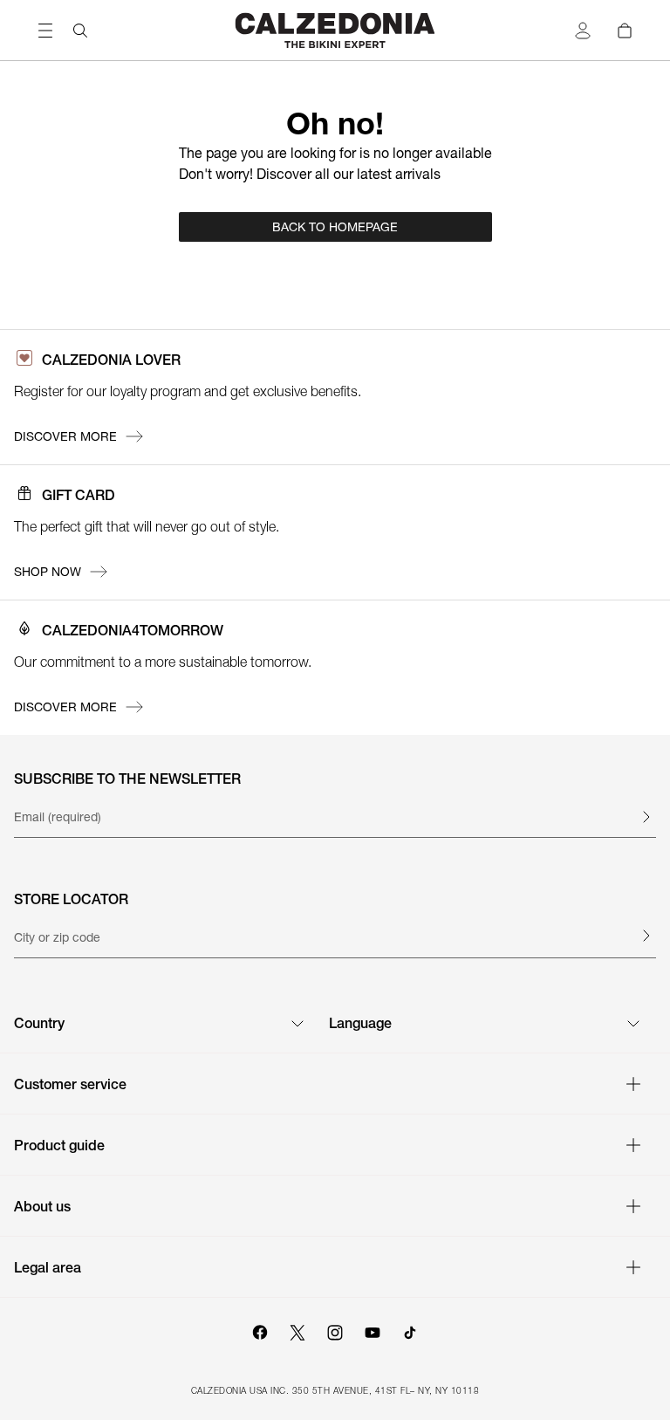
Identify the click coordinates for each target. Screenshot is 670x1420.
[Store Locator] (645, 935)
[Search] (80, 30)
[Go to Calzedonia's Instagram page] (335, 1330)
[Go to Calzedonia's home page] (334, 30)
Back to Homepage (335, 227)
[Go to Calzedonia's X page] (297, 1330)
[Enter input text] (645, 816)
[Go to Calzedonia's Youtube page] (372, 1330)
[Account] (582, 30)
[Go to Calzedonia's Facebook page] (260, 1330)
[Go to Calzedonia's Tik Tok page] (410, 1330)
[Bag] (624, 30)
